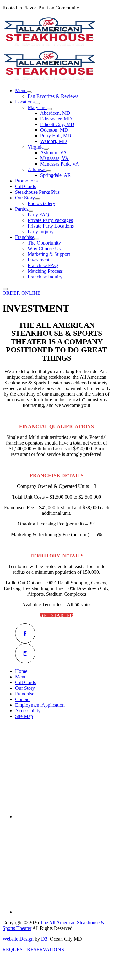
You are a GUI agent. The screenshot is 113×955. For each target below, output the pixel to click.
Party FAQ (38, 214)
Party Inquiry (41, 231)
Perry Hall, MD (55, 135)
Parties (21, 209)
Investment (38, 259)
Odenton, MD (54, 130)
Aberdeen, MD (55, 113)
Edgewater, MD (56, 118)
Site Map (24, 716)
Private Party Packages (50, 220)
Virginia (36, 147)
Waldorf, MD (53, 141)
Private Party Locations (51, 226)
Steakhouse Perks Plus (37, 192)
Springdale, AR (55, 175)
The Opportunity (44, 242)
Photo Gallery (41, 203)
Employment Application (40, 705)
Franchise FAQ (43, 265)
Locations (25, 101)
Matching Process (45, 271)
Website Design (18, 939)
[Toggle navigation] (5, 289)
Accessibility (27, 710)
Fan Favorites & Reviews (53, 96)
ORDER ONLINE (21, 293)
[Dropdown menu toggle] (29, 92)
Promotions (26, 180)
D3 (44, 939)
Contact (22, 699)
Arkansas (37, 169)
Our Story (25, 197)
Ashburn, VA (53, 152)
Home (21, 671)
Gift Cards (25, 186)
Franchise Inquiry (45, 276)
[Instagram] (25, 653)
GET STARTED (56, 615)
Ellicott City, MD (57, 124)
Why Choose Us (44, 248)
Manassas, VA (54, 158)
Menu (21, 90)
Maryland (37, 107)
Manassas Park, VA (59, 163)
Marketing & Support (49, 254)
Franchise (24, 237)
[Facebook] (25, 633)
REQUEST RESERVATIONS (33, 949)
